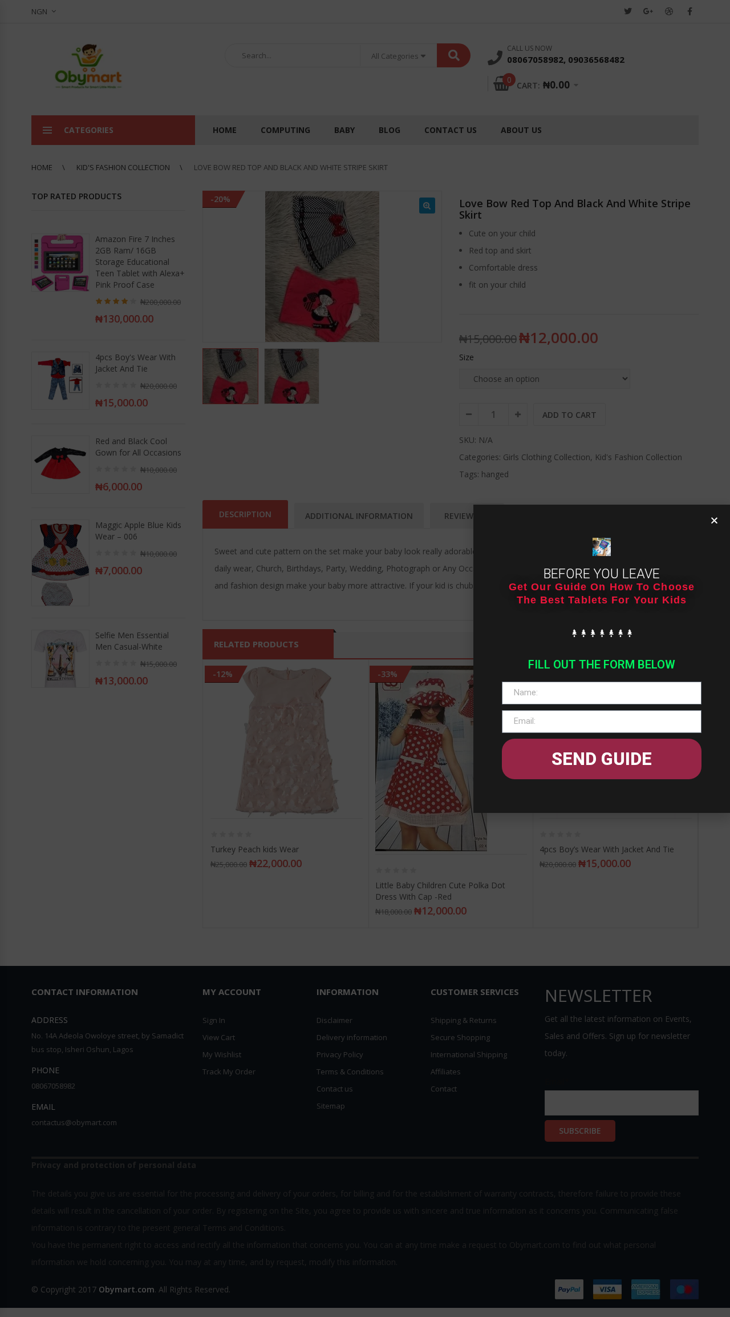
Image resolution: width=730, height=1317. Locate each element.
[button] (714, 520)
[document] (365, 658)
